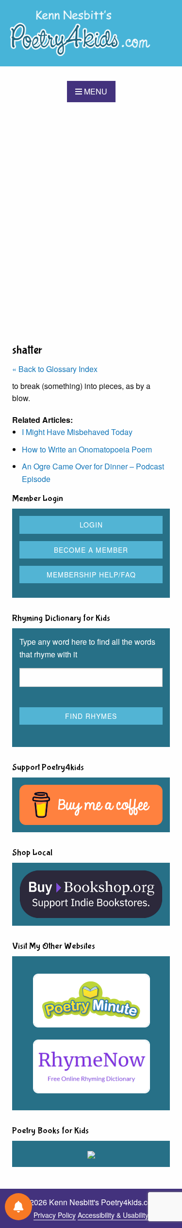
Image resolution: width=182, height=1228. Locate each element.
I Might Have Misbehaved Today (77, 431)
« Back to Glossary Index (55, 368)
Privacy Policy (54, 1215)
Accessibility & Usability (113, 1215)
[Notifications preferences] (18, 1206)
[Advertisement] (91, 222)
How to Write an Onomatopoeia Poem (87, 449)
